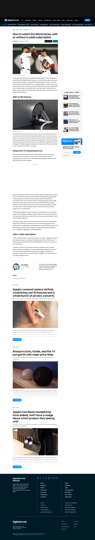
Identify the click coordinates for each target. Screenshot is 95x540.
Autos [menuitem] (63, 20)
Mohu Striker (25, 144)
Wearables (67, 485)
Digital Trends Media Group (20, 534)
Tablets (66, 483)
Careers (62, 521)
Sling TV (15, 194)
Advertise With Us (44, 507)
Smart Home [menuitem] (69, 20)
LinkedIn (54, 478)
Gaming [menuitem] (40, 20)
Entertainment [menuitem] (47, 20)
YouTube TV (23, 212)
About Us (43, 502)
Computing (43, 485)
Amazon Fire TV (36, 251)
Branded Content (68, 505)
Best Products (68, 492)
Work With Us (63, 523)
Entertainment (44, 494)
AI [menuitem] (22, 20)
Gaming (42, 488)
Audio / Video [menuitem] (56, 20)
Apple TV (43, 251)
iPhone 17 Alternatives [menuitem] (66, 24)
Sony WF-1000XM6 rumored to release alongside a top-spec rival (74, 130)
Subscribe (77, 152)
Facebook (37, 478)
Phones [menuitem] (34, 20)
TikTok (49, 478)
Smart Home (43, 492)
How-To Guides (68, 494)
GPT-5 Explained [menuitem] (88, 24)
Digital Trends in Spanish (70, 509)
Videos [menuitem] (76, 20)
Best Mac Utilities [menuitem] (34, 24)
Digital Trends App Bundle (70, 512)
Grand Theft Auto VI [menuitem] (11, 24)
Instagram (40, 478)
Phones (42, 483)
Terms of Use (63, 529)
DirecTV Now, (52, 196)
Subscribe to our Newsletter (71, 502)
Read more (17, 339)
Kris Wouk (16, 41)
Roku (49, 251)
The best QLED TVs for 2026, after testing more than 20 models (74, 97)
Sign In (87, 20)
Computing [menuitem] (28, 20)
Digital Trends (9, 22)
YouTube (46, 478)
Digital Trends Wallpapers (70, 507)
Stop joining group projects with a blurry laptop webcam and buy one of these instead (74, 106)
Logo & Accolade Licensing (46, 512)
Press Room (76, 523)
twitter (21, 268)
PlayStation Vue (44, 196)
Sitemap (75, 526)
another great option (43, 200)
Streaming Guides (69, 490)
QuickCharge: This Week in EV (19, 278)
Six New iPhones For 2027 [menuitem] (23, 24)
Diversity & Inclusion (65, 526)
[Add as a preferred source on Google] (48, 41)
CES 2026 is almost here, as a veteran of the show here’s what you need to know (74, 114)
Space (66, 488)
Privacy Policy (66, 155)
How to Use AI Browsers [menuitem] (54, 24)
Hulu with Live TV (19, 198)
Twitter (43, 478)
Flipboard (57, 478)
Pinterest (51, 478)
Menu (2, 20)
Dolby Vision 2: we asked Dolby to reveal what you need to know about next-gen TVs (74, 122)
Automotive (43, 497)
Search (92, 20)
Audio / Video (44, 490)
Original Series (68, 497)
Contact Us (43, 505)
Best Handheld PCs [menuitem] (44, 24)
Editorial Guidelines (45, 509)
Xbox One (18, 255)
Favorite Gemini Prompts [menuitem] (78, 24)
